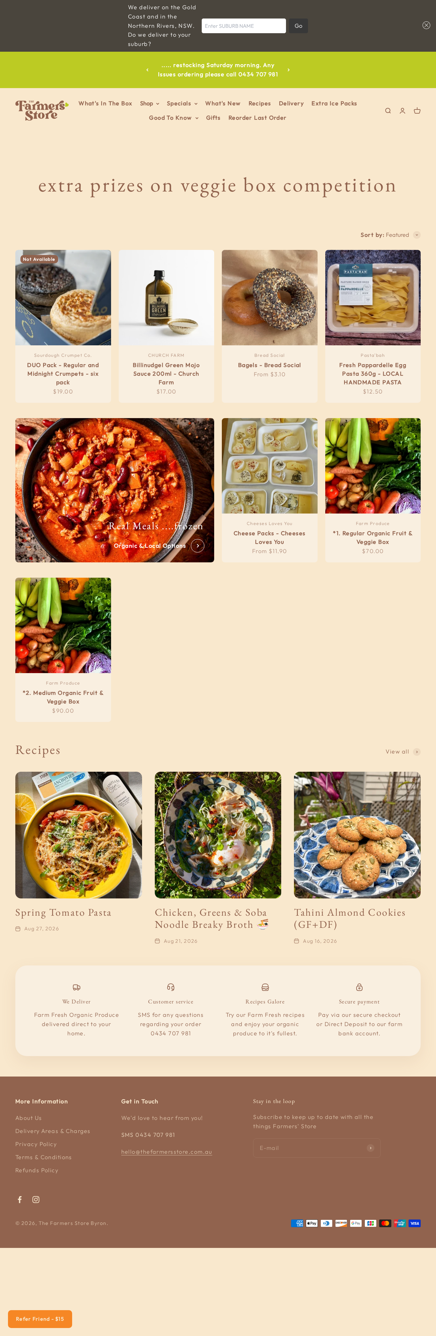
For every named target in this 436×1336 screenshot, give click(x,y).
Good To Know (170, 117)
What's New (223, 103)
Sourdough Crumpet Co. (63, 355)
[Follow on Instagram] (36, 1199)
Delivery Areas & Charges (53, 1131)
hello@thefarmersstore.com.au (166, 1151)
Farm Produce (373, 523)
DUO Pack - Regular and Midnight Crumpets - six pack (63, 373)
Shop (146, 103)
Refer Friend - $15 (40, 1319)
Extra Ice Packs (334, 103)
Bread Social (269, 355)
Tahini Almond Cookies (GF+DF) (350, 918)
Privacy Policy (36, 1144)
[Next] (289, 70)
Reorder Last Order (258, 117)
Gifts (213, 117)
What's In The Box (105, 103)
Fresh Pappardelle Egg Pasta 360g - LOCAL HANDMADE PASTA (372, 373)
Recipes (260, 103)
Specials (179, 103)
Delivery (291, 103)
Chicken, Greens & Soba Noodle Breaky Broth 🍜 (212, 918)
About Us (28, 1118)
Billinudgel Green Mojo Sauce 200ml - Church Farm (166, 373)
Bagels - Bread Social (269, 365)
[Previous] (147, 70)
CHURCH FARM (166, 355)
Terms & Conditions (43, 1157)
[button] (425, 25)
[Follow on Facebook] (19, 1199)
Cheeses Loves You (269, 523)
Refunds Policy (36, 1170)
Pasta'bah (373, 355)
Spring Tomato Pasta (63, 912)
